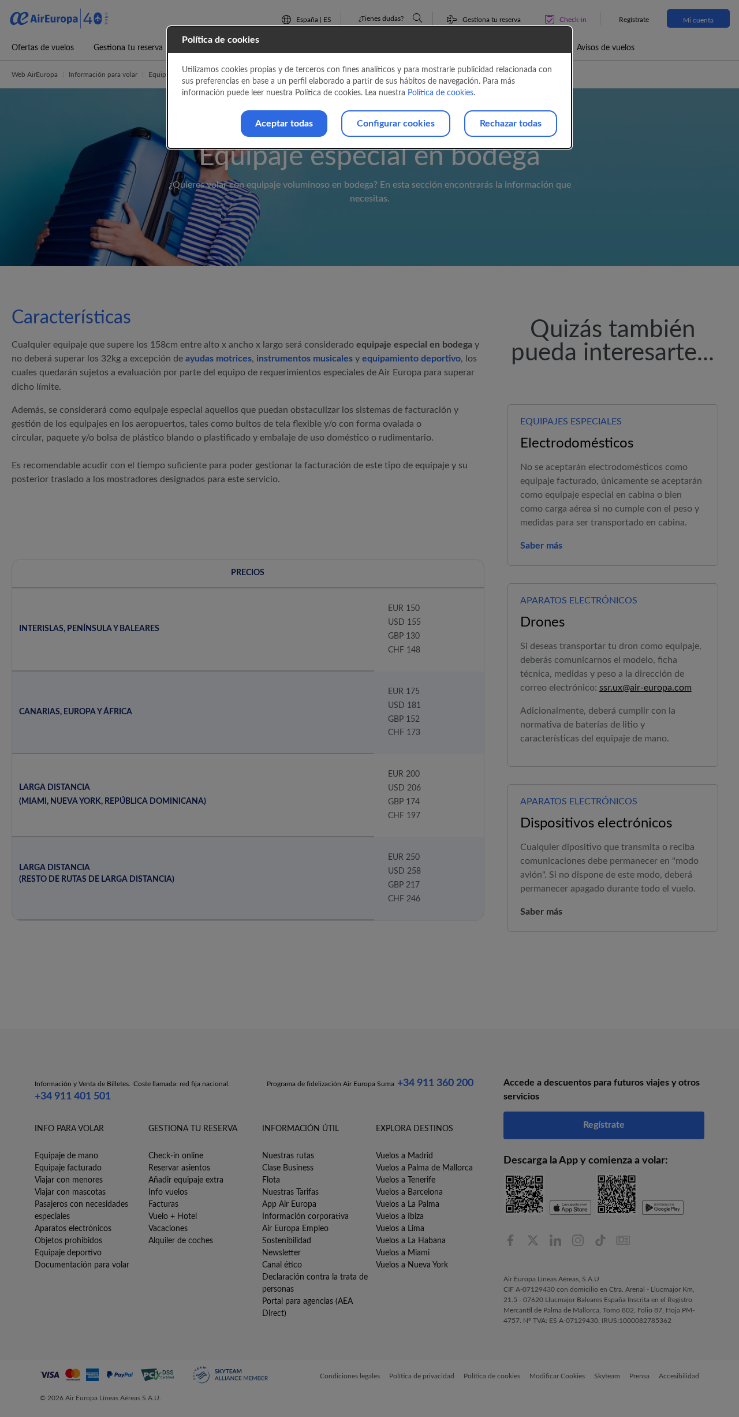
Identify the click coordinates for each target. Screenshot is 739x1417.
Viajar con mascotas (70, 1192)
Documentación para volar (82, 1265)
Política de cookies (440, 93)
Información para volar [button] (103, 74)
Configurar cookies (396, 123)
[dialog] (369, 87)
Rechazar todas (511, 123)
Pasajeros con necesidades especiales (81, 1210)
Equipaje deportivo (68, 1253)
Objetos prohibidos (68, 1241)
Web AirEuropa (35, 74)
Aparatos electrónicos (73, 1229)
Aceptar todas (284, 123)
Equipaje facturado (68, 1168)
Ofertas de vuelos (43, 48)
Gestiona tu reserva (128, 48)
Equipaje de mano (66, 1156)
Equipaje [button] (161, 74)
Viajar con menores (69, 1180)
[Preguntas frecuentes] (417, 18)
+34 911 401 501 (73, 1096)
